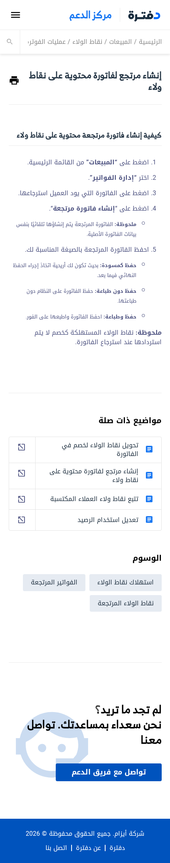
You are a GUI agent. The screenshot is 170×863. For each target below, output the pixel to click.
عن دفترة (88, 848)
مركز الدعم (90, 15)
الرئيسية (150, 42)
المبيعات (120, 42)
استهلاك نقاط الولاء (125, 582)
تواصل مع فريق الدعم (109, 772)
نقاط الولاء (87, 42)
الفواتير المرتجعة (54, 582)
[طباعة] (14, 80)
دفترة (117, 848)
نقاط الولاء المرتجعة (126, 603)
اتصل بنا (56, 848)
